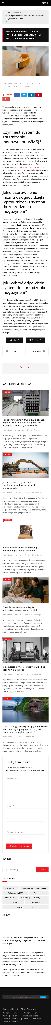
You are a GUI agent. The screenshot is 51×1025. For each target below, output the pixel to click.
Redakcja (38, 83)
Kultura (25, 897)
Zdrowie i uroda (25, 907)
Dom (38, 893)
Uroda (13, 902)
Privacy (5, 1013)
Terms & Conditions (29, 1016)
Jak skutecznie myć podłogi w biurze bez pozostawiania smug (23, 668)
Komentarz (12, 778)
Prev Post (14, 351)
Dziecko (10, 897)
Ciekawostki (15, 893)
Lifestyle (40, 897)
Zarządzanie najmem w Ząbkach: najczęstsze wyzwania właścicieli (19, 608)
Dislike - (36, 340)
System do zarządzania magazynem (31, 167)
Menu (46, 3)
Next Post (36, 351)
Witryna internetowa (15, 832)
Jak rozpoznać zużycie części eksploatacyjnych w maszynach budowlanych (18, 485)
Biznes (7, 392)
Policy (4, 1016)
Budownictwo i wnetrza (34, 888)
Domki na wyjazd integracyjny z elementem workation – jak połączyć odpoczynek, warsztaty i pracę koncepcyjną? (25, 729)
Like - (15, 340)
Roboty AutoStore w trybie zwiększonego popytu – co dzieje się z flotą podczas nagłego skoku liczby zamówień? (24, 422)
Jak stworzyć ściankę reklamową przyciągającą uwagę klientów (19, 549)
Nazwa (10, 806)
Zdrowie (36, 902)
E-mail (10, 819)
